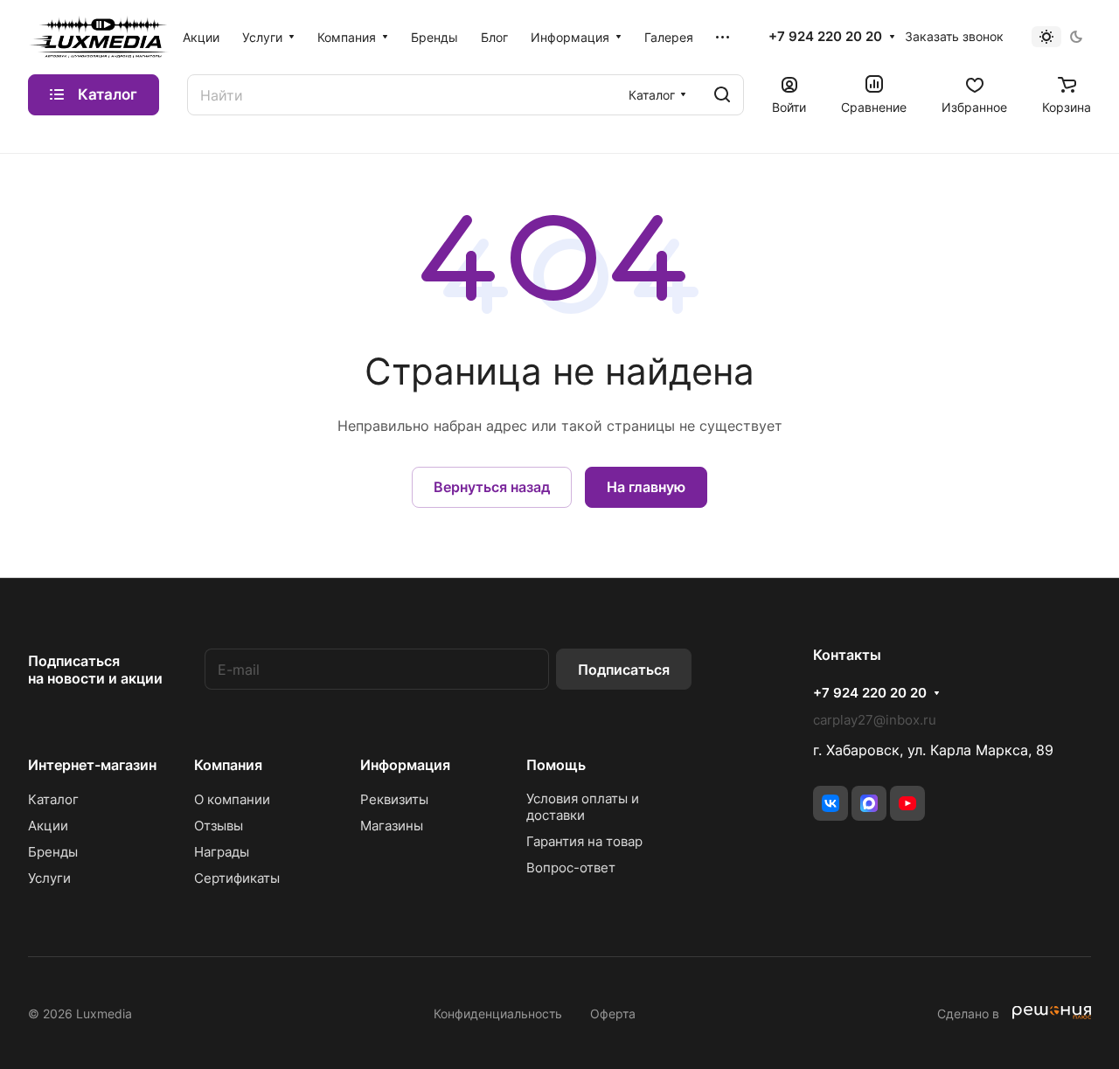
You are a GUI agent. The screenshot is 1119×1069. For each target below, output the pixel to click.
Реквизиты (394, 799)
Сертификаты (237, 878)
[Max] (868, 803)
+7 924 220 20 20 (825, 37)
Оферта (613, 1013)
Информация (405, 765)
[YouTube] (907, 803)
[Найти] (722, 94)
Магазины (391, 825)
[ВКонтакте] (830, 803)
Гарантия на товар (584, 841)
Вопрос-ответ (570, 867)
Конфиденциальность (498, 1013)
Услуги (49, 878)
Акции (48, 825)
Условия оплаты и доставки (582, 806)
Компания (228, 765)
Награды (221, 851)
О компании (232, 799)
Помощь (556, 765)
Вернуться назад (492, 487)
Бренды (53, 851)
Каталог (53, 799)
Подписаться (624, 669)
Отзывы (218, 825)
